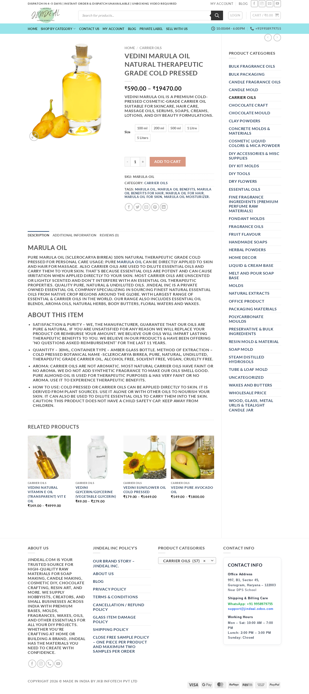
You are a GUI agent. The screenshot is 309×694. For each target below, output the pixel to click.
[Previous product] (277, 37)
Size (127, 132)
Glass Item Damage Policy (114, 619)
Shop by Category (56, 29)
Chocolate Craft (248, 105)
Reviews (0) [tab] (109, 235)
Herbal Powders (247, 249)
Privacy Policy (109, 589)
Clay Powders (245, 120)
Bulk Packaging (247, 74)
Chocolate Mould (249, 112)
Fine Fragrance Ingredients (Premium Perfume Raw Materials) (253, 204)
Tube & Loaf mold (248, 369)
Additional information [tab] (75, 235)
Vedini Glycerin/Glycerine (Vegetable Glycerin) (96, 491)
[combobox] (187, 560)
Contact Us (89, 29)
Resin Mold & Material (254, 341)
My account (114, 29)
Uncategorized (246, 377)
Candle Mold (244, 89)
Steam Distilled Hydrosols (246, 359)
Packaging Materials (253, 309)
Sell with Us (177, 29)
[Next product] (268, 37)
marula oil (129, 261)
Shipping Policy (110, 629)
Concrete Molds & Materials (249, 130)
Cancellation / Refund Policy (118, 607)
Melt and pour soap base (251, 275)
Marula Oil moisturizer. (187, 197)
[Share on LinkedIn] (164, 207)
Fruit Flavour (245, 234)
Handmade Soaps (248, 242)
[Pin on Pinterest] (155, 207)
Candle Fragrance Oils (255, 82)
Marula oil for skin (143, 197)
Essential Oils (244, 189)
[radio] (142, 128)
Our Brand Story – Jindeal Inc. (114, 563)
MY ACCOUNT (222, 4)
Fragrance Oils (246, 226)
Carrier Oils (242, 97)
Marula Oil (145, 189)
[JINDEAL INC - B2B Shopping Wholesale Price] (48, 15)
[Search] (217, 15)
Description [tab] (38, 235)
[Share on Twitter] (137, 207)
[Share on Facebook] (129, 207)
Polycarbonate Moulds (246, 318)
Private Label (151, 29)
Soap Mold (241, 349)
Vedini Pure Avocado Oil (192, 489)
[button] (235, 15)
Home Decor (243, 257)
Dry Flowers (243, 181)
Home (32, 29)
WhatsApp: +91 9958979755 (250, 604)
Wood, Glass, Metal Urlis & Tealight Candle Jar (251, 405)
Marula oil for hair (185, 193)
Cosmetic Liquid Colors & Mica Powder (254, 143)
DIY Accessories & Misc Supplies (254, 155)
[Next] (214, 482)
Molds (236, 285)
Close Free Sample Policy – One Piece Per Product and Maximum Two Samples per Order (121, 644)
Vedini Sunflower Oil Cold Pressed (144, 489)
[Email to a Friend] (146, 207)
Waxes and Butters (251, 385)
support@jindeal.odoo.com (251, 609)
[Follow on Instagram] (262, 3)
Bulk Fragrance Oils (252, 66)
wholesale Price (248, 392)
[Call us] (50, 664)
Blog (132, 29)
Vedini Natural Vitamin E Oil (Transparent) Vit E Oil (47, 494)
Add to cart (167, 161)
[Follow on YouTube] (277, 3)
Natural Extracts (249, 293)
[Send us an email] (269, 3)
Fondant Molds (247, 218)
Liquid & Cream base (251, 265)
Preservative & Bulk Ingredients (251, 331)
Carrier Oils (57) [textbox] (184, 561)
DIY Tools (239, 173)
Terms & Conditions (115, 596)
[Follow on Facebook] (254, 3)
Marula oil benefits (176, 189)
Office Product (247, 301)
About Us (103, 573)
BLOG (243, 4)
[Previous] (28, 482)
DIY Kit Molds (244, 165)
